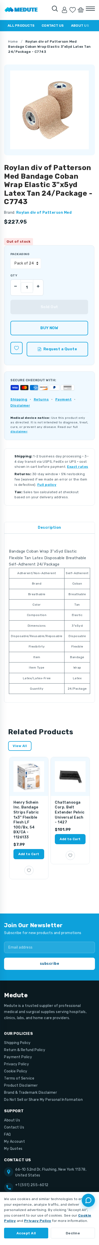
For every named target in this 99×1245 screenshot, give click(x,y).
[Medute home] (21, 9)
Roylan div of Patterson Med (44, 212)
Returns (41, 399)
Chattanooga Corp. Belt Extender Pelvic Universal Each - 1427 (70, 812)
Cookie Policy (15, 1071)
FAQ (7, 1134)
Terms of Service (19, 1078)
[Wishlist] (73, 10)
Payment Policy (18, 1057)
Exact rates (77, 467)
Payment (63, 399)
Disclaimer (20, 405)
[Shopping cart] (81, 10)
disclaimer (18, 431)
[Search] (54, 8)
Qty (13, 275)
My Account (14, 1141)
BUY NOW (49, 328)
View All (20, 746)
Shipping (18, 399)
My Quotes (13, 1149)
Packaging (19, 254)
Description (49, 527)
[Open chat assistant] (88, 1200)
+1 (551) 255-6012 (31, 1185)
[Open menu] (90, 8)
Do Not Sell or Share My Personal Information (43, 1100)
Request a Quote (60, 349)
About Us (80, 25)
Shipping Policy (17, 1043)
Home (13, 41)
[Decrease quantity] (16, 285)
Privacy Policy (16, 1064)
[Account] (64, 10)
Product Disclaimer (21, 1085)
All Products (21, 25)
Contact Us (53, 25)
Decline (73, 1233)
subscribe (49, 963)
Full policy (47, 485)
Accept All (26, 1233)
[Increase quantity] (38, 285)
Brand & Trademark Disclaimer (30, 1092)
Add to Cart (28, 854)
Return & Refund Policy (24, 1050)
